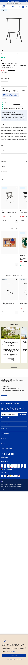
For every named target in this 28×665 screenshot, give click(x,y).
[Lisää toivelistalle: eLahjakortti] (16, 232)
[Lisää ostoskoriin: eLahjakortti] (16, 264)
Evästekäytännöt (12, 486)
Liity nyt (16, 95)
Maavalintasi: (4, 417)
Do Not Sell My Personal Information (8, 484)
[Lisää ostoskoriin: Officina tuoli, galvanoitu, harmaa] (16, 221)
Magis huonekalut (5, 179)
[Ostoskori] (23, 7)
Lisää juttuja (14, 367)
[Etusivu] (1, 53)
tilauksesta (20, 106)
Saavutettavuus (19, 486)
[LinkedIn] (12, 454)
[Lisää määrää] (7, 83)
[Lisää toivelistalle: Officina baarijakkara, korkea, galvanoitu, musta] (16, 279)
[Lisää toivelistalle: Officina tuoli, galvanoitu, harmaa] (16, 188)
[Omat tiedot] (16, 7)
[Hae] (13, 7)
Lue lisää (3, 393)
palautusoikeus (16, 104)
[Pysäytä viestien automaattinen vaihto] (26, 1)
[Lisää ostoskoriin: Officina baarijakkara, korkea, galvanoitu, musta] (16, 312)
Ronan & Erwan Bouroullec (7, 67)
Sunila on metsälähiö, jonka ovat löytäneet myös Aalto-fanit (10, 343)
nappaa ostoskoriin (15, 117)
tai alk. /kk (5, 78)
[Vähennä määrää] (2, 83)
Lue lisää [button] (4, 98)
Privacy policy (12, 651)
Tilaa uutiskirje (22, 414)
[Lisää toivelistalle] (25, 11)
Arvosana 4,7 (17, 1)
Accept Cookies (14, 655)
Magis (2, 60)
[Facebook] (5, 454)
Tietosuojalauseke (4, 486)
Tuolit (11, 53)
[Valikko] (26, 7)
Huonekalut (6, 53)
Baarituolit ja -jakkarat (18, 53)
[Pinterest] (9, 454)
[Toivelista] (19, 7)
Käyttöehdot (18, 484)
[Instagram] (2, 454)
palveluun (23, 108)
